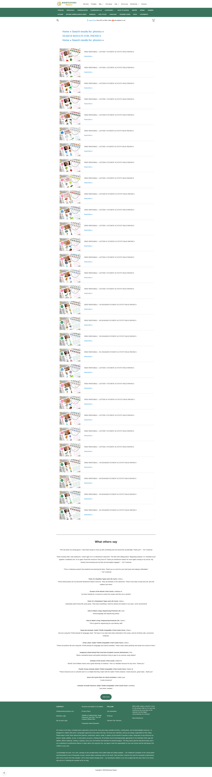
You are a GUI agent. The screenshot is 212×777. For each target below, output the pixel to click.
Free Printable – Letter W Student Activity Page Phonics (109, 241)
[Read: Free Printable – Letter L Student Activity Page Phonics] (70, 181)
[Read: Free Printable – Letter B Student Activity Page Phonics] (70, 86)
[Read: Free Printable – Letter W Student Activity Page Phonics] (70, 244)
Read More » (88, 56)
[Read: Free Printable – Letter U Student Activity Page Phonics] (70, 213)
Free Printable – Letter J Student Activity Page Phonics (109, 146)
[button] (102, 4)
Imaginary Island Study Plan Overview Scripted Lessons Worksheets (104, 652)
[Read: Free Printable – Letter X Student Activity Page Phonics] (70, 260)
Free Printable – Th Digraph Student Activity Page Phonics (110, 336)
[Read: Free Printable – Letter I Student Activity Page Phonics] (70, 134)
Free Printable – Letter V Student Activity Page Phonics (109, 225)
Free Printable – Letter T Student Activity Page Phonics (109, 52)
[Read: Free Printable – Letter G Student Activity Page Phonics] (70, 70)
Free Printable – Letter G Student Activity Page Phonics (109, 67)
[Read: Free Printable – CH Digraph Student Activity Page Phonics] (70, 307)
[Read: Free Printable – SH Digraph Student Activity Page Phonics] (70, 323)
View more (106, 697)
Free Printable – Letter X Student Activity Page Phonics (109, 257)
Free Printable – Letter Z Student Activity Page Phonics (109, 289)
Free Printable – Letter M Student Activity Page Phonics (109, 194)
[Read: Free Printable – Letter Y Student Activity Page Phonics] (70, 276)
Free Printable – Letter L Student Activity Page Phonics (109, 178)
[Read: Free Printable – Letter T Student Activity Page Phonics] (70, 54)
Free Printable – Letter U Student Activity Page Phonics (109, 210)
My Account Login (61, 720)
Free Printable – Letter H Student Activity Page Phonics (109, 115)
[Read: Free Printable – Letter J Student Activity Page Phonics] (70, 149)
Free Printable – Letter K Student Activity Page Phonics (109, 162)
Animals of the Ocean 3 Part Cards (102, 661)
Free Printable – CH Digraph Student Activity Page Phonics (110, 304)
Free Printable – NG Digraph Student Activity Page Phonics (110, 352)
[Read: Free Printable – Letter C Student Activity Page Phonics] (70, 102)
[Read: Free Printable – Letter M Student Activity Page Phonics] (70, 197)
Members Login (61, 716)
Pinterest (110, 716)
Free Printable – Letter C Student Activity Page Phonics (109, 99)
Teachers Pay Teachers (114, 720)
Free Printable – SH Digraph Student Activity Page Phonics (110, 320)
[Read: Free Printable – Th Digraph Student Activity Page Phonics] (70, 339)
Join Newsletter (112, 711)
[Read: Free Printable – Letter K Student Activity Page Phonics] (70, 165)
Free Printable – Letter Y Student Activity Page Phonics (109, 273)
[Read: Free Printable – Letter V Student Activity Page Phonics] (70, 228)
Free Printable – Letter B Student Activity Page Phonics (109, 83)
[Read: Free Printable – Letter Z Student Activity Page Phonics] (70, 292)
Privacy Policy (86, 711)
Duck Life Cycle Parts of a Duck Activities (102, 677)
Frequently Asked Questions (90, 723)
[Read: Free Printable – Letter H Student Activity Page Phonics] (70, 118)
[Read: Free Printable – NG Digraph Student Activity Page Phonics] (70, 355)
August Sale (91, 20)
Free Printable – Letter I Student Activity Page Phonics (109, 131)
